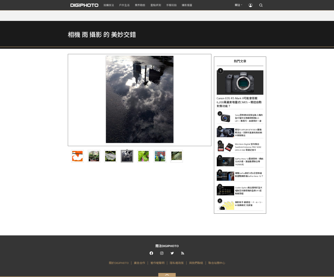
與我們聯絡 (196, 263)
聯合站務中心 (216, 263)
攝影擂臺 (187, 5)
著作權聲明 (157, 263)
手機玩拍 (171, 5)
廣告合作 (139, 263)
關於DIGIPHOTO (119, 263)
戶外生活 (124, 5)
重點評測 (155, 5)
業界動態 (140, 5)
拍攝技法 (109, 5)
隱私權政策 (177, 263)
